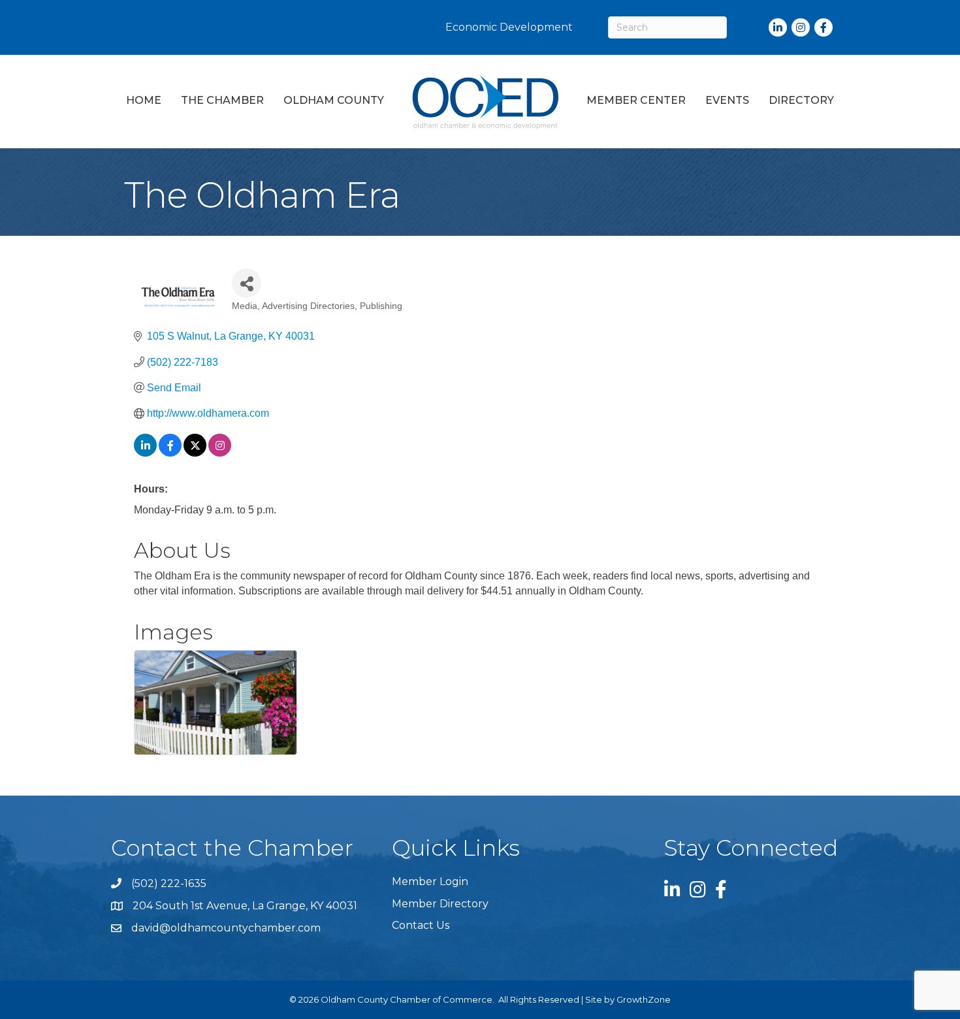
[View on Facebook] (170, 453)
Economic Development (509, 27)
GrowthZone (643, 999)
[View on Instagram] (219, 453)
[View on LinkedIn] (145, 453)
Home (143, 100)
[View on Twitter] (195, 453)
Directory (801, 100)
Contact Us (420, 925)
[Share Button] (246, 283)
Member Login (430, 881)
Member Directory (440, 904)
